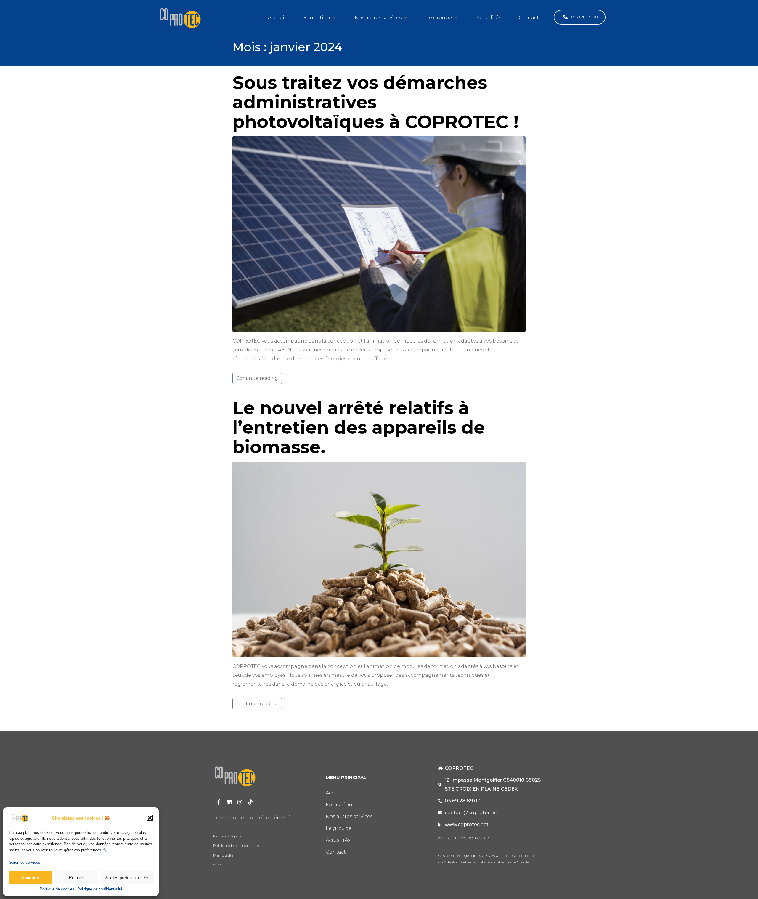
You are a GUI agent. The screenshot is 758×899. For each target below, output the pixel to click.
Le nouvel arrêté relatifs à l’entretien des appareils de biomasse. (358, 427)
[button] (150, 818)
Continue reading (257, 378)
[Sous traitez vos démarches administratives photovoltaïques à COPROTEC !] (379, 233)
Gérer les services (24, 862)
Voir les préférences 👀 (127, 877)
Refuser (76, 877)
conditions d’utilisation (491, 862)
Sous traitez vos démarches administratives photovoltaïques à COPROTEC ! (375, 102)
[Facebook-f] (218, 802)
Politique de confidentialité (99, 889)
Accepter (30, 877)
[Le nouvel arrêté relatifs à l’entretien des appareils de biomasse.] (379, 559)
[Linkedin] (229, 802)
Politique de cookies (57, 889)
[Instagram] (240, 802)
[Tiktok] (250, 802)
